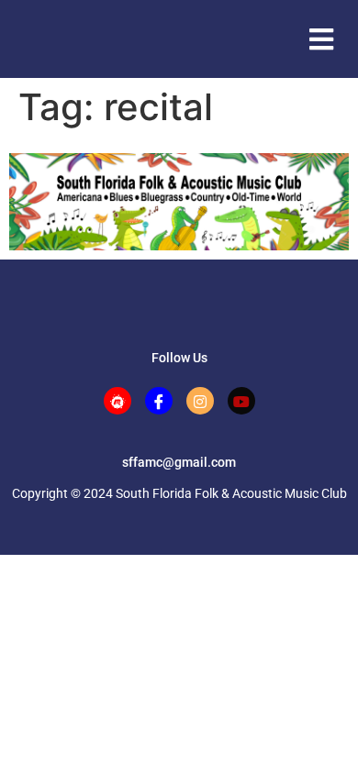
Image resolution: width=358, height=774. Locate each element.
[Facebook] (159, 401)
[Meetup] (117, 401)
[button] (321, 39)
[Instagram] (200, 401)
